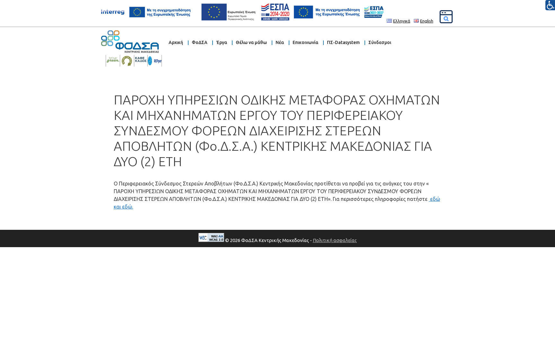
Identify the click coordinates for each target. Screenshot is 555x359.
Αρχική (176, 42)
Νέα (280, 42)
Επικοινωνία (305, 42)
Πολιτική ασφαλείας (335, 240)
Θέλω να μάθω (251, 42)
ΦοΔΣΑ (199, 42)
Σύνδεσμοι (379, 42)
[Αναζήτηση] (446, 17)
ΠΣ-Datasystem (343, 42)
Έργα (221, 42)
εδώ (435, 199)
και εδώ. (123, 207)
